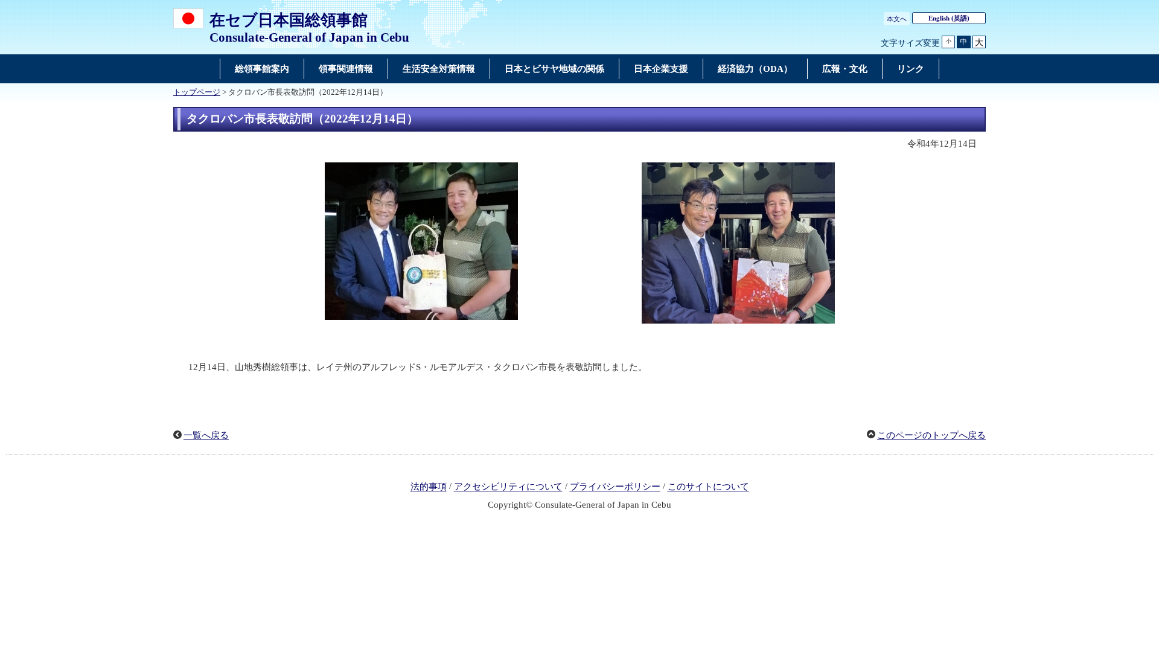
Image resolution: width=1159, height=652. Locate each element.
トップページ (196, 92)
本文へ (897, 18)
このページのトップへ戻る (931, 435)
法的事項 (428, 487)
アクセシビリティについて (508, 487)
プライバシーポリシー (615, 487)
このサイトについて (708, 487)
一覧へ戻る (206, 435)
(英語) (948, 18)
